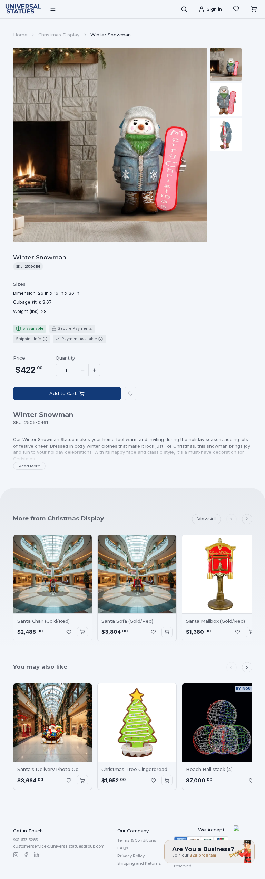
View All (206, 519)
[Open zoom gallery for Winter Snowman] (110, 145)
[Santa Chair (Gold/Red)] (52, 574)
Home (20, 34)
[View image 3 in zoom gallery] (226, 134)
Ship (139, 863)
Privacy (131, 855)
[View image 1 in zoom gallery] (226, 64)
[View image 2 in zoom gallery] (226, 99)
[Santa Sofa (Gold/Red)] (137, 574)
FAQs (122, 847)
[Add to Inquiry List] (68, 632)
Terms (136, 840)
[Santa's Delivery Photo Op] (52, 722)
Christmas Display (58, 34)
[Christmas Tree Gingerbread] (137, 722)
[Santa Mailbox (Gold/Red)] (221, 574)
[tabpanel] (46, 298)
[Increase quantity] (94, 370)
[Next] (247, 519)
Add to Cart (63, 393)
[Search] (184, 9)
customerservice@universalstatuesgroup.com (59, 846)
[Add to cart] (82, 632)
